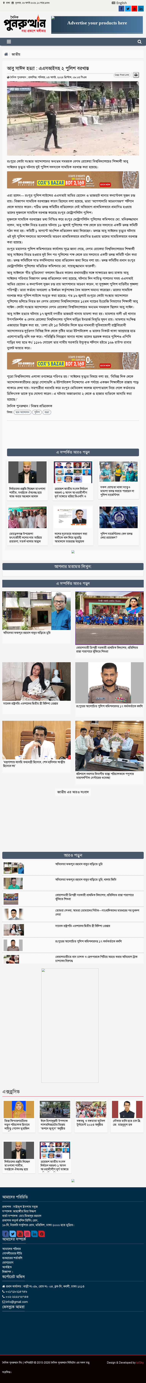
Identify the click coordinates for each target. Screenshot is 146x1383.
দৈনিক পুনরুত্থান (18, 77)
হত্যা (47, 412)
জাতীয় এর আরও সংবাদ (73, 792)
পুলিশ (37, 412)
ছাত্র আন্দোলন (22, 412)
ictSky (140, 1362)
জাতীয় (16, 54)
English (121, 3)
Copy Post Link (122, 75)
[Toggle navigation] (15, 41)
